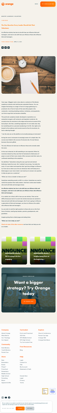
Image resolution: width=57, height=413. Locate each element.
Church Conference (44, 333)
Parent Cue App (43, 335)
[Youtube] (6, 397)
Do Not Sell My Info (8, 408)
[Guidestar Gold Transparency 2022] (45, 391)
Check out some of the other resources (12, 224)
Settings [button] (29, 408)
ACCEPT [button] (20, 408)
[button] (2, 47)
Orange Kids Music (44, 340)
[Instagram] (2, 397)
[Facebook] (9, 397)
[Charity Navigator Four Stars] (53, 391)
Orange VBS (42, 338)
